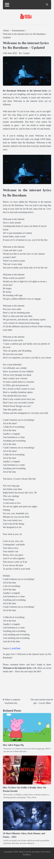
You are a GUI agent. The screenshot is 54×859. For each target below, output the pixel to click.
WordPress (27, 855)
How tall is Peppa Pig (13, 745)
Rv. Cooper (24, 53)
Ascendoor (36, 852)
